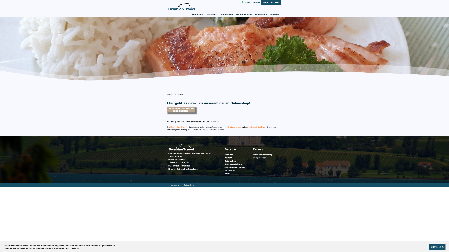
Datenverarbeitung (233, 164)
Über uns (228, 155)
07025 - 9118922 (252, 2)
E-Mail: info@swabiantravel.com (183, 169)
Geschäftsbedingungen (235, 167)
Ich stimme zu (437, 247)
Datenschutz (230, 161)
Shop (180, 95)
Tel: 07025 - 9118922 (178, 163)
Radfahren (227, 14)
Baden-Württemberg (262, 155)
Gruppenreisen (259, 158)
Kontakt (275, 2)
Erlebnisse (261, 14)
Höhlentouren (244, 14)
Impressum (229, 170)
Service (274, 14)
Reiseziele (197, 14)
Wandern (212, 14)
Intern (227, 174)
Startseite (171, 95)
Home (265, 2)
